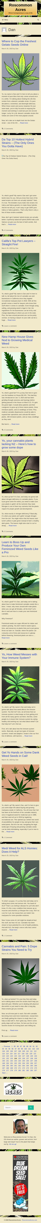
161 (15, 1066)
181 (23, 1070)
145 (23, 1061)
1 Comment (8, 837)
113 (3, 1054)
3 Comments (8, 430)
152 (15, 1063)
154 (23, 1063)
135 (19, 1058)
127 (23, 1056)
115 (11, 1054)
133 (11, 1058)
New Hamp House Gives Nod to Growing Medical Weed (17, 340)
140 (3, 1061)
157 (35, 1063)
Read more (24, 123)
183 (31, 1070)
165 (31, 1066)
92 (37, 1046)
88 (24, 1046)
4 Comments (8, 230)
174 (31, 1068)
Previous (6, 1046)
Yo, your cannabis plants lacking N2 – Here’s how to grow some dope (19, 444)
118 (23, 1054)
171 (19, 1068)
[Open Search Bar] (38, 20)
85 (15, 1046)
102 (33, 1049)
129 (31, 1056)
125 (15, 1056)
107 (15, 1051)
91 (34, 1046)
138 (31, 1058)
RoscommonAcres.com (29, 1220)
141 (7, 1061)
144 (19, 1061)
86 (18, 1046)
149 (3, 1063)
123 (7, 1056)
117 (19, 1054)
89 (27, 1046)
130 (35, 1056)
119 (27, 1054)
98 (19, 1049)
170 (15, 1068)
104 (3, 1051)
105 (7, 1051)
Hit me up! (12, 1144)
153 (19, 1063)
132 (7, 1058)
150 (7, 1063)
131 (3, 1058)
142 (11, 1061)
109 (23, 1051)
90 (30, 1046)
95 (9, 1049)
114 (7, 1054)
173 (27, 1068)
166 (35, 1066)
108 (19, 1051)
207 (35, 1070)
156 (31, 1063)
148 (35, 1061)
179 (15, 1070)
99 (22, 1049)
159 (7, 1066)
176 (3, 1070)
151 (11, 1063)
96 (13, 1049)
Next (5, 1073)
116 (15, 1054)
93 (3, 1049)
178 (11, 1070)
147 (31, 1061)
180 (19, 1070)
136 (23, 1058)
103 (37, 1049)
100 (25, 1049)
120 (31, 1054)
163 (23, 1066)
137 (27, 1058)
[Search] (31, 1107)
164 (27, 1066)
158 (3, 1066)
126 (19, 1056)
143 (15, 1061)
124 (11, 1056)
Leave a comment (10, 326)
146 (27, 1061)
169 (11, 1068)
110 (27, 1051)
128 (27, 1056)
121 (35, 1054)
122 (3, 1056)
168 (7, 1068)
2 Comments (8, 129)
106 (11, 1051)
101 (29, 1049)
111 (31, 1051)
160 (11, 1066)
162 (19, 1066)
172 (23, 1068)
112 (35, 1051)
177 (7, 1070)
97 (16, 1049)
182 (27, 1070)
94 (6, 1049)
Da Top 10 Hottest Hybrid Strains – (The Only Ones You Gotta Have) (18, 143)
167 (3, 1068)
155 (27, 1063)
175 (35, 1068)
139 (35, 1058)
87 (21, 1046)
